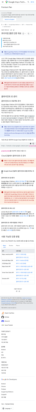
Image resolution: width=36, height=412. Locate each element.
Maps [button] (4, 245)
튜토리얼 (3, 334)
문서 (23, 24)
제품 (6, 24)
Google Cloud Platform (7, 392)
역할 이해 (29, 133)
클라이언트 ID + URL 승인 (22, 257)
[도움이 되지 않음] (13, 30)
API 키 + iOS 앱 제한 (21, 263)
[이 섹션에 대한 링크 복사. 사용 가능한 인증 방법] (21, 237)
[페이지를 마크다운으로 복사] (28, 33)
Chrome (3, 386)
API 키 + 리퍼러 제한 (21, 254)
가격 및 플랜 (4, 337)
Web (2, 355)
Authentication (7, 26)
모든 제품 (3, 397)
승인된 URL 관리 (24, 216)
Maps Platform (20, 2)
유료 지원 (3, 370)
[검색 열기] (28, 2)
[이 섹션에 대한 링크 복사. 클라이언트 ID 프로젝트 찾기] (22, 101)
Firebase (3, 389)
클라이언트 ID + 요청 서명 (22, 269)
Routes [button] (11, 245)
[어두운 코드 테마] (30, 143)
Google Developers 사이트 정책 (8, 303)
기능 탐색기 (4, 339)
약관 (2, 404)
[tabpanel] (18, 266)
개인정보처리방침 (9, 404)
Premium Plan (6, 7)
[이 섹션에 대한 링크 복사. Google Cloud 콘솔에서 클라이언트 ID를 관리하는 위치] (4, 173)
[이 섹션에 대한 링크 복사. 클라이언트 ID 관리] (19, 97)
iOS (2, 352)
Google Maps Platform (14, 24)
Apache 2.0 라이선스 (6, 301)
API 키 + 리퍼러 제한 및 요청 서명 (24, 266)
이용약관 (3, 373)
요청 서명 (9, 230)
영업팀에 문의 (4, 365)
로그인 (32, 2)
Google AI (3, 394)
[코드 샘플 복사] (33, 143)
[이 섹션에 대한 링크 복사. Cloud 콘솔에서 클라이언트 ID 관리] (27, 156)
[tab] (4, 245)
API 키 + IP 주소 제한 (21, 278)
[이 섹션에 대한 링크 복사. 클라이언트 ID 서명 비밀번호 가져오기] (24, 223)
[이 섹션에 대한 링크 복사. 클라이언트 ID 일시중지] (16, 178)
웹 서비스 (3, 357)
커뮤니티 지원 (4, 367)
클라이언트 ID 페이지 (18, 212)
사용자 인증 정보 (19, 181)
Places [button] (18, 245)
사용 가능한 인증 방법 (10, 78)
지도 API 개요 (4, 342)
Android (3, 349)
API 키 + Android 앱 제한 (22, 260)
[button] (18, 172)
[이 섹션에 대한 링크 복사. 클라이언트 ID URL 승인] (16, 208)
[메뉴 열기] (2, 2)
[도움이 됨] (11, 30)
